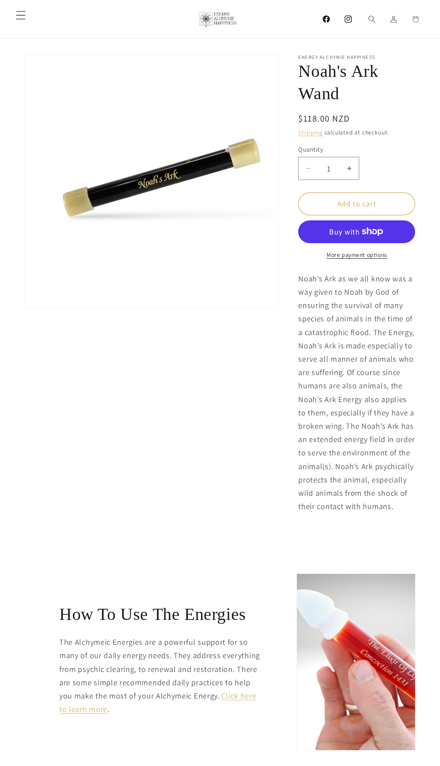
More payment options (357, 255)
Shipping (310, 132)
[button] (21, 15)
